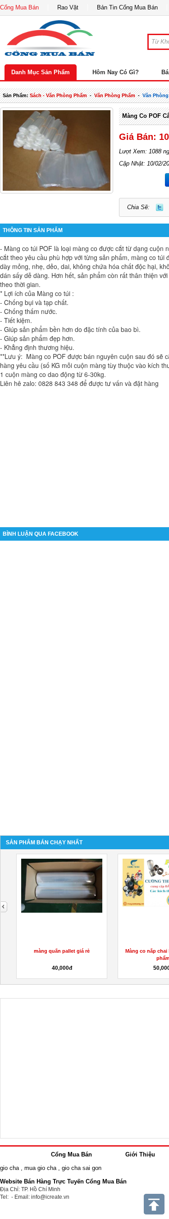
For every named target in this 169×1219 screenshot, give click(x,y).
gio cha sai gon (81, 1168)
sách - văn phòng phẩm (58, 95)
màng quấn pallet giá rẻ (62, 951)
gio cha (9, 1168)
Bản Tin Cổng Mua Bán (127, 7)
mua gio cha (40, 1168)
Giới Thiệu (140, 1154)
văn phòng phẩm (114, 95)
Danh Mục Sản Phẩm (40, 72)
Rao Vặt (67, 7)
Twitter (159, 207)
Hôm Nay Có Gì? (115, 72)
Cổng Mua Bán (19, 7)
